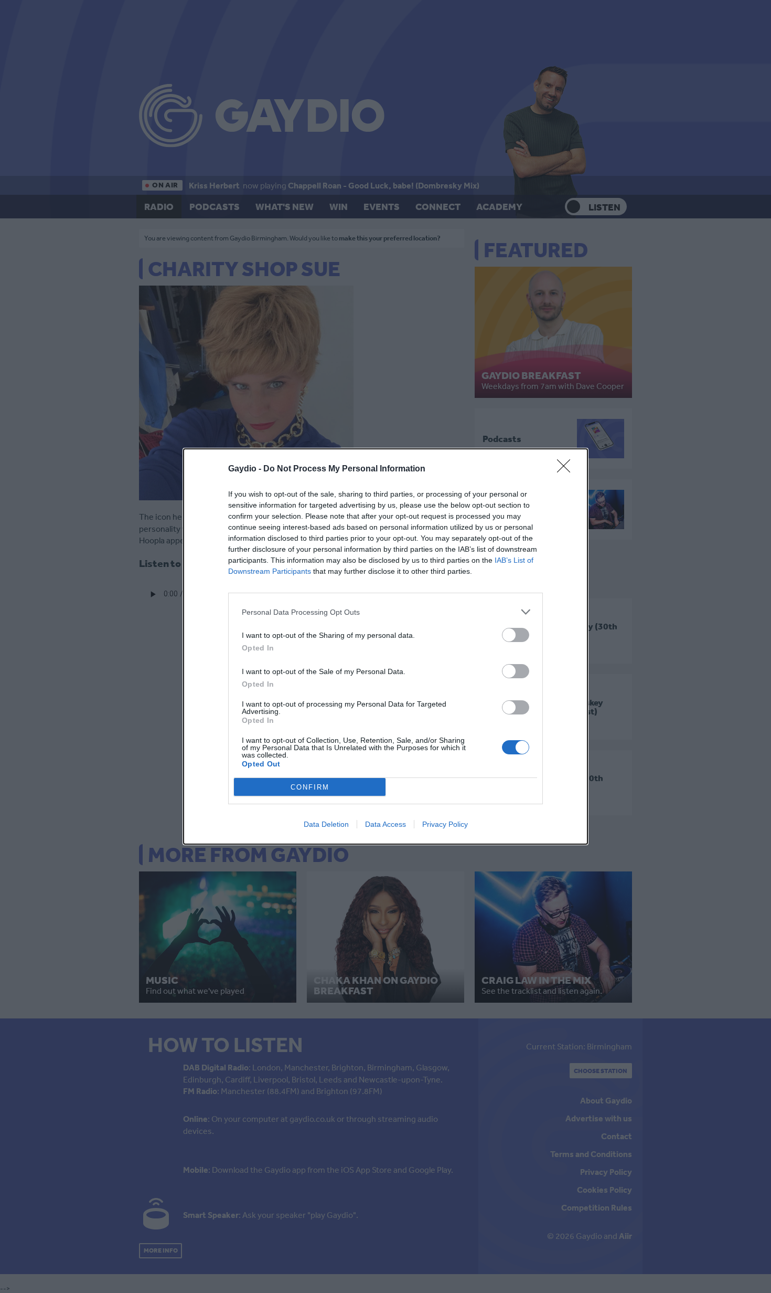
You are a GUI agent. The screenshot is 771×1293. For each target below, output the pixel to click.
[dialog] (385, 646)
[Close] (567, 469)
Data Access (385, 824)
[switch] (515, 635)
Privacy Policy (445, 824)
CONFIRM (310, 787)
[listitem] (385, 611)
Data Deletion (326, 824)
